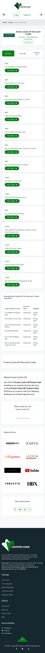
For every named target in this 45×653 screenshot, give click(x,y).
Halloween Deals (7, 595)
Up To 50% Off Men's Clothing (16, 165)
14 (19, 37)
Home (5, 22)
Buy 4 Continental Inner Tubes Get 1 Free (20, 148)
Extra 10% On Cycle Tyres (14, 83)
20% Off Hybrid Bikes (13, 116)
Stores (10, 22)
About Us (5, 610)
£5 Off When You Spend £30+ (16, 67)
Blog (3, 617)
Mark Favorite (28, 39)
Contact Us (6, 606)
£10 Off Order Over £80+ (14, 264)
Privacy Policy (6, 613)
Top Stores (5, 580)
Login (16, 15)
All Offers (8, 53)
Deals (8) (22, 53)
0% (27, 37)
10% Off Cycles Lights (13, 248)
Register (27, 15)
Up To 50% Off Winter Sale (15, 132)
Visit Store (28, 42)
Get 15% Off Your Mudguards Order (18, 281)
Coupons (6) (37, 53)
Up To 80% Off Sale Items (14, 213)
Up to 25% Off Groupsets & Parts (17, 99)
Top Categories (7, 584)
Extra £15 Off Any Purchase (15, 197)
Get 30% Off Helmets (13, 181)
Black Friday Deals (8, 587)
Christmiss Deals (7, 591)
